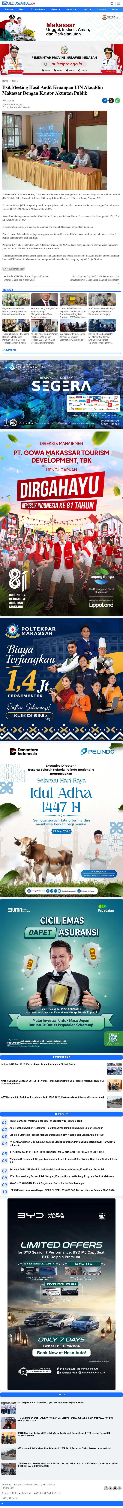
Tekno (115, 9)
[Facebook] (106, 1488)
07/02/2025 (8, 100)
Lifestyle (87, 9)
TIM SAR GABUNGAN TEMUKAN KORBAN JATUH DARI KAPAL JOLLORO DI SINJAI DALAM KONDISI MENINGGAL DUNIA (65, 1419)
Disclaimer (7, 1484)
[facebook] (105, 100)
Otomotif (101, 9)
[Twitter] (110, 1488)
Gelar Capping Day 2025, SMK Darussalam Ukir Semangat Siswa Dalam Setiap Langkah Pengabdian (94, 280)
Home (5, 81)
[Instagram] (119, 1488)
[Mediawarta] (18, 4)
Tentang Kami (8, 1488)
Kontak (17, 1484)
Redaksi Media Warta (20, 107)
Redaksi (51, 1484)
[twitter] (111, 101)
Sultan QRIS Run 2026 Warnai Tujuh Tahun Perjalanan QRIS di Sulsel (50, 1402)
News (22, 9)
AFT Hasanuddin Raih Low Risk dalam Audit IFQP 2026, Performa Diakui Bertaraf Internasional (64, 1448)
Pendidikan (71, 9)
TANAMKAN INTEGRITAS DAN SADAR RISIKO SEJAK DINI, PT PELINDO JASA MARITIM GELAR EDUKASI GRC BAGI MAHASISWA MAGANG (67, 1464)
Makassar (56, 9)
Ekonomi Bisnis (38, 9)
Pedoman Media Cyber (34, 1484)
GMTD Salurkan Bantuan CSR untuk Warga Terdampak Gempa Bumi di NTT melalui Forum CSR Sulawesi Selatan (64, 1434)
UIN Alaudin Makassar (13, 269)
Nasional (9, 9)
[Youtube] (115, 1488)
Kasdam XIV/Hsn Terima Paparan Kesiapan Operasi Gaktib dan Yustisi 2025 (26, 278)
